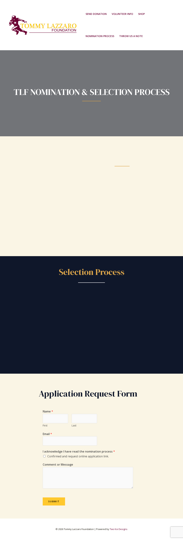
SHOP (141, 14)
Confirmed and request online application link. (78, 456)
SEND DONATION (96, 14)
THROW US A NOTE (131, 36)
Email (47, 434)
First (45, 425)
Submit (54, 501)
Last (74, 425)
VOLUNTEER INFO (122, 14)
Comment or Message (58, 464)
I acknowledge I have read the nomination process (79, 451)
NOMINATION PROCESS (100, 36)
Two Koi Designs (118, 529)
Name (48, 411)
